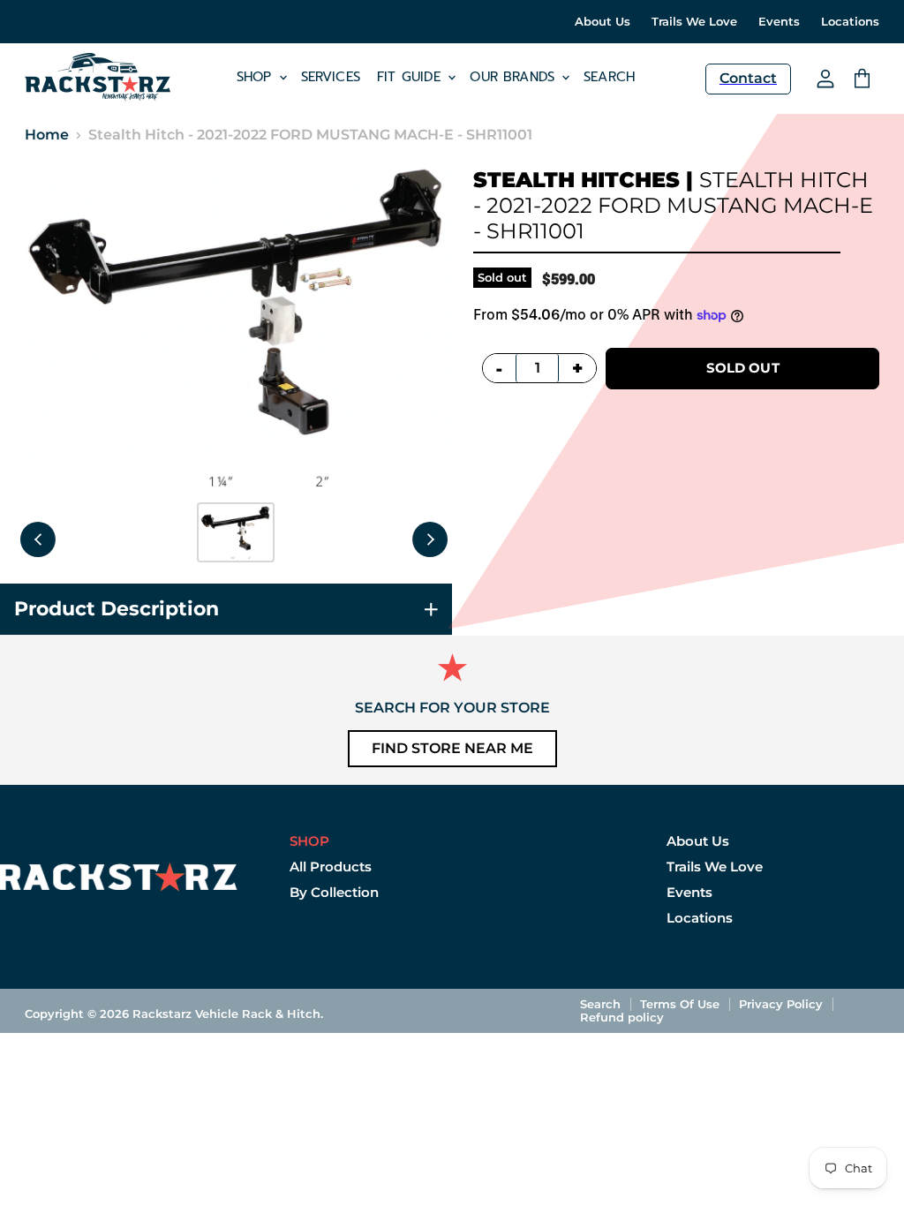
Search (609, 77)
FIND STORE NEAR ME (452, 748)
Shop (257, 77)
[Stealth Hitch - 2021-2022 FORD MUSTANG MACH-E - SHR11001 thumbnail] (236, 532)
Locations (850, 21)
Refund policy (622, 1017)
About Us (602, 21)
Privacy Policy (781, 1004)
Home (47, 135)
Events (779, 21)
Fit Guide (412, 77)
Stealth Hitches (576, 179)
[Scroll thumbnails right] (430, 539)
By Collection (334, 892)
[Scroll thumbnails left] (38, 539)
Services (330, 77)
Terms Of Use (679, 1004)
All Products (331, 866)
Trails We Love (694, 21)
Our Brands (515, 77)
